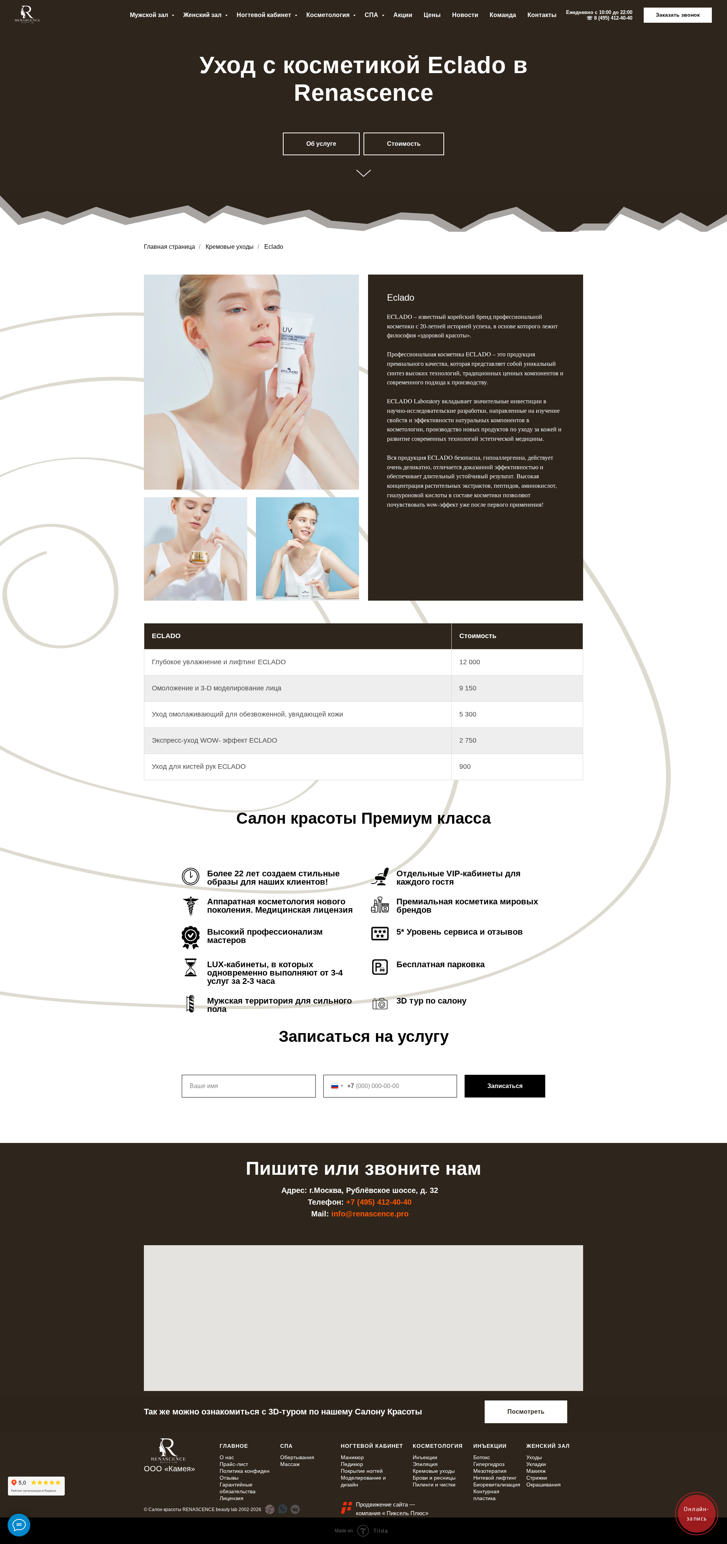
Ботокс (481, 1457)
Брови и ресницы (434, 1478)
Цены (432, 15)
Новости (465, 15)
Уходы (534, 1457)
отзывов (505, 932)
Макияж (536, 1471)
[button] (678, 15)
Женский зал (203, 15)
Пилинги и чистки (434, 1485)
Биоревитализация (496, 1485)
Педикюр (352, 1464)
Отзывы (229, 1478)
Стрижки (536, 1478)
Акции (402, 15)
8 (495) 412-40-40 (613, 18)
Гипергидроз (488, 1464)
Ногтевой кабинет (265, 15)
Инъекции (425, 1457)
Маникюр (352, 1457)
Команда (503, 15)
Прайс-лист (234, 1464)
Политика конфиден (245, 1471)
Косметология (328, 15)
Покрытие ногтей (362, 1471)
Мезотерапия (490, 1471)
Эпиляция (425, 1464)
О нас (227, 1457)
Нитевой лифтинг (494, 1478)
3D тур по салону (431, 1000)
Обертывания (297, 1457)
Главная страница (169, 247)
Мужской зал (150, 15)
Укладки (536, 1464)
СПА (372, 15)
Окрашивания (543, 1485)
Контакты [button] (542, 15)
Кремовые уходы (230, 247)
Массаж (290, 1464)
